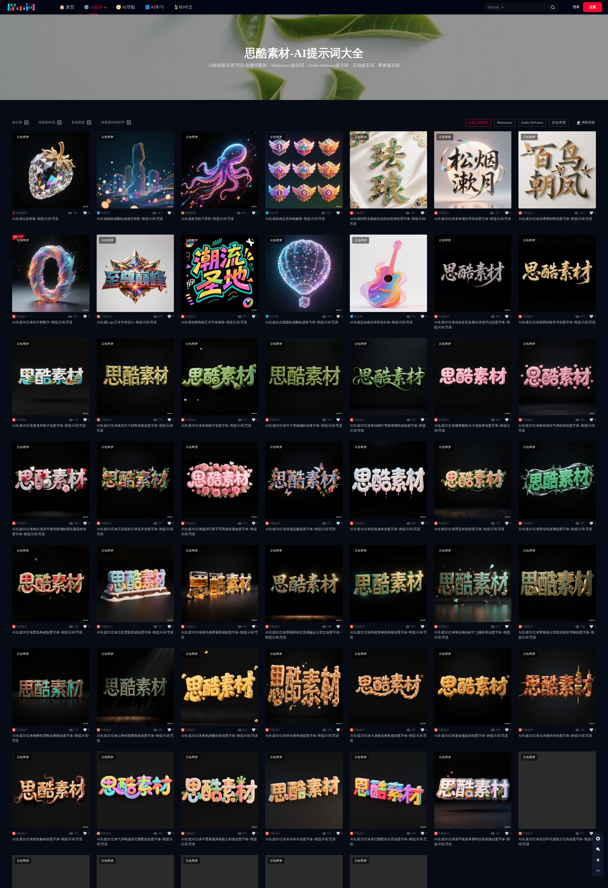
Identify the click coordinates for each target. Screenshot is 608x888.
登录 (576, 7)
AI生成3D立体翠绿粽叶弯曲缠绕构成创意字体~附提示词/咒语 (388, 428)
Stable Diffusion (532, 122)
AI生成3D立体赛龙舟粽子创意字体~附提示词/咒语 (49, 425)
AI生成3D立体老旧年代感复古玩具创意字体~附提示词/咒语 (556, 841)
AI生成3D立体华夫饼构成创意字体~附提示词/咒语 (302, 735)
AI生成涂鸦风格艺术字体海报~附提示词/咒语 (214, 322)
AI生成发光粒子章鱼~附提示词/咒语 (207, 219)
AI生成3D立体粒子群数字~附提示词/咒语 (42, 322)
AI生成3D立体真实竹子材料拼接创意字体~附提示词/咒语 (135, 428)
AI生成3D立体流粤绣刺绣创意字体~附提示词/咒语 (555, 219)
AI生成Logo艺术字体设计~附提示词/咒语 (127, 322)
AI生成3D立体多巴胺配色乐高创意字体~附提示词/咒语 (388, 841)
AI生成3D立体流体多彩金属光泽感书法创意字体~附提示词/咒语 (472, 325)
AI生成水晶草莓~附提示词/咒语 (35, 219)
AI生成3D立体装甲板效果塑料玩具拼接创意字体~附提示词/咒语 (472, 841)
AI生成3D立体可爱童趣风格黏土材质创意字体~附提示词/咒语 (219, 841)
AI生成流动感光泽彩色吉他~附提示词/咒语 (381, 322)
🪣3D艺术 (103, 213)
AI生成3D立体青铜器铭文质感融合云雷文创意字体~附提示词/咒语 (303, 635)
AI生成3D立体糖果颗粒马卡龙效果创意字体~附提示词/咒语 (472, 428)
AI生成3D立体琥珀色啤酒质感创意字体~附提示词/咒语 (219, 635)
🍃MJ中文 (183, 7)
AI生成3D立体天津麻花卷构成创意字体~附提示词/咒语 (388, 738)
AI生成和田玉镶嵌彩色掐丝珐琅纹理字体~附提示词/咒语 (388, 221)
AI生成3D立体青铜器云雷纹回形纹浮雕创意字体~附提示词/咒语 (556, 635)
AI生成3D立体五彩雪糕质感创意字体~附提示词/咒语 (135, 632)
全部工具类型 (478, 122)
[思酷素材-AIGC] (27, 7)
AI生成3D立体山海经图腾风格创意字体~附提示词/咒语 (135, 738)
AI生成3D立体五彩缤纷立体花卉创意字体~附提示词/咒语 (135, 531)
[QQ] (598, 839)
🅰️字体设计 (357, 213)
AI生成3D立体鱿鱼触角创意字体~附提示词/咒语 (47, 839)
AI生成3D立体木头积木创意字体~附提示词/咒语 (300, 839)
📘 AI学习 (154, 7)
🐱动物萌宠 (188, 213)
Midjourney (505, 122)
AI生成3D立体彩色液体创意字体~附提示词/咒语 (385, 529)
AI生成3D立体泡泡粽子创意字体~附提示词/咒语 (216, 425)
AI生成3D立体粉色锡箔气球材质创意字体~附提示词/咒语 (556, 428)
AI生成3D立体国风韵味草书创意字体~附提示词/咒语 (556, 322)
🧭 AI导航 (125, 7)
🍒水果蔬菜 (19, 213)
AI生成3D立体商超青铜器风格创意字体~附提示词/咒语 (388, 635)
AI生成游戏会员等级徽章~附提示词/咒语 (295, 219)
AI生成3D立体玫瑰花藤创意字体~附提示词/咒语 (300, 529)
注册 (592, 7)
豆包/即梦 (559, 122)
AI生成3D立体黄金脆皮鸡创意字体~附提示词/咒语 (471, 735)
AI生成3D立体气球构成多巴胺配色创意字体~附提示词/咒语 (135, 841)
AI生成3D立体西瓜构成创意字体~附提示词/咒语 (47, 632)
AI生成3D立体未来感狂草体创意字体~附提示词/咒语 (472, 219)
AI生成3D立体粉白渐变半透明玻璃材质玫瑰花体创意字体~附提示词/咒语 (49, 531)
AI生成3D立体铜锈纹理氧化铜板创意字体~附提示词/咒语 (50, 738)
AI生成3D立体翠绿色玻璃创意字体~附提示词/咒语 (555, 529)
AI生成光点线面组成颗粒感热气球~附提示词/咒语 (301, 322)
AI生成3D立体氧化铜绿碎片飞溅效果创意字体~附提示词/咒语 (472, 635)
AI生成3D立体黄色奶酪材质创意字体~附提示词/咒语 (219, 735)
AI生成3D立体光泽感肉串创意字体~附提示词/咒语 (555, 735)
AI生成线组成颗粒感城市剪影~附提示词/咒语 (130, 219)
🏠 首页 (66, 7)
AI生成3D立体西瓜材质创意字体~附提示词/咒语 (469, 529)
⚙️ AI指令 (93, 7)
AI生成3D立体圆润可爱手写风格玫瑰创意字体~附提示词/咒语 (219, 531)
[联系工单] (598, 849)
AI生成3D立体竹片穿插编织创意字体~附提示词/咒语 (303, 425)
